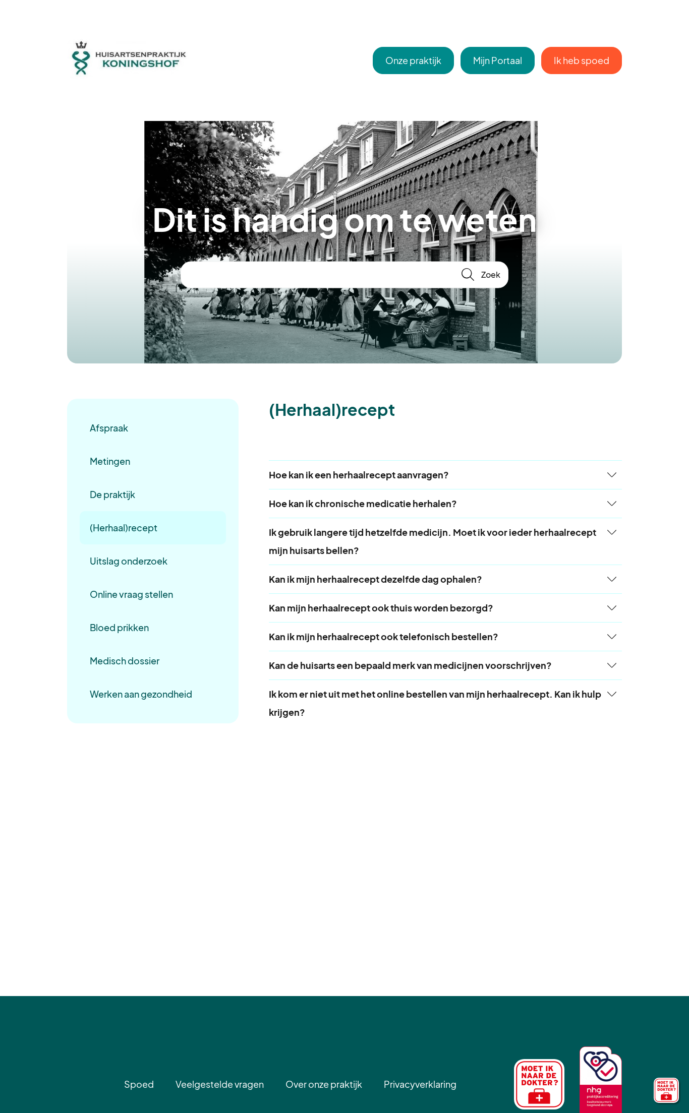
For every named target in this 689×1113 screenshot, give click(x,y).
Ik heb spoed (581, 60)
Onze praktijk (413, 60)
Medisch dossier (124, 660)
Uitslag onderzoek (128, 561)
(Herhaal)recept (123, 527)
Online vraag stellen (131, 594)
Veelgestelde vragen (220, 1084)
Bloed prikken (119, 627)
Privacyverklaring (420, 1084)
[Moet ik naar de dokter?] (666, 1090)
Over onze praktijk (323, 1084)
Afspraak (109, 428)
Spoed (139, 1084)
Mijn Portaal (497, 60)
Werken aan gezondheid (141, 694)
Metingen (110, 461)
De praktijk (112, 494)
